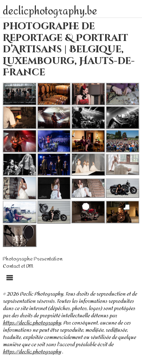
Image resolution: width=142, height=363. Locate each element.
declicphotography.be (50, 11)
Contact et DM (18, 266)
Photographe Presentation (32, 259)
